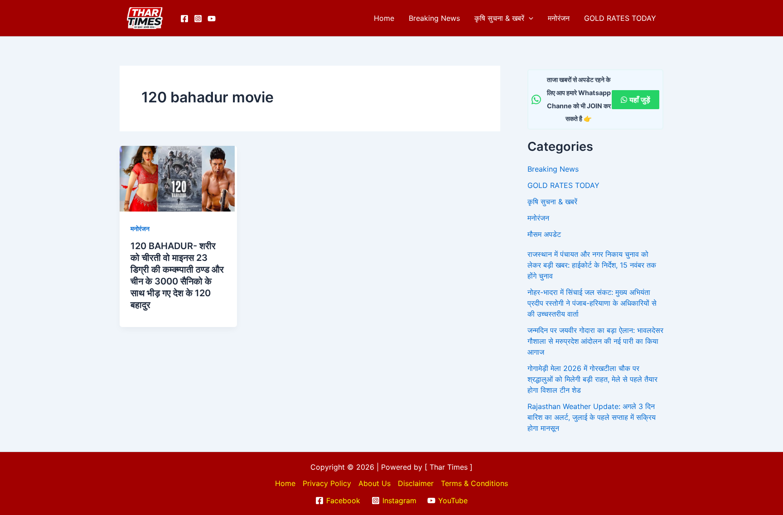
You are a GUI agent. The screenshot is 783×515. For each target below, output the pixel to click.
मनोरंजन (559, 18)
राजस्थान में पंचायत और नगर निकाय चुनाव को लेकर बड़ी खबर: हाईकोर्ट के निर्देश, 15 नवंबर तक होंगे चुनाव (591, 265)
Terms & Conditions (474, 483)
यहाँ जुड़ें (639, 99)
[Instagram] (198, 18)
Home (384, 18)
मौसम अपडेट (544, 234)
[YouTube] (212, 18)
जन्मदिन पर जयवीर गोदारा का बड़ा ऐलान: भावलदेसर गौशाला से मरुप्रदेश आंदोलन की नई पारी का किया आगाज (595, 341)
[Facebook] (184, 18)
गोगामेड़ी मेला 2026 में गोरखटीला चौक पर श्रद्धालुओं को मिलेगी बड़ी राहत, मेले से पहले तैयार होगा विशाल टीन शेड (592, 379)
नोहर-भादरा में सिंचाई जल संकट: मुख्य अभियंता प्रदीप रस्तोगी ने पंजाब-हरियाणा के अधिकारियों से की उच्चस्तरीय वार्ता (592, 303)
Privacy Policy (327, 483)
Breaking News (434, 18)
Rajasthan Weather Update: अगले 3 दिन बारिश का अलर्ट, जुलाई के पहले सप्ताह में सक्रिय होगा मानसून (591, 417)
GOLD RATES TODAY (620, 18)
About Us (374, 483)
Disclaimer (416, 483)
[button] (528, 18)
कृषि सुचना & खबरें (499, 18)
